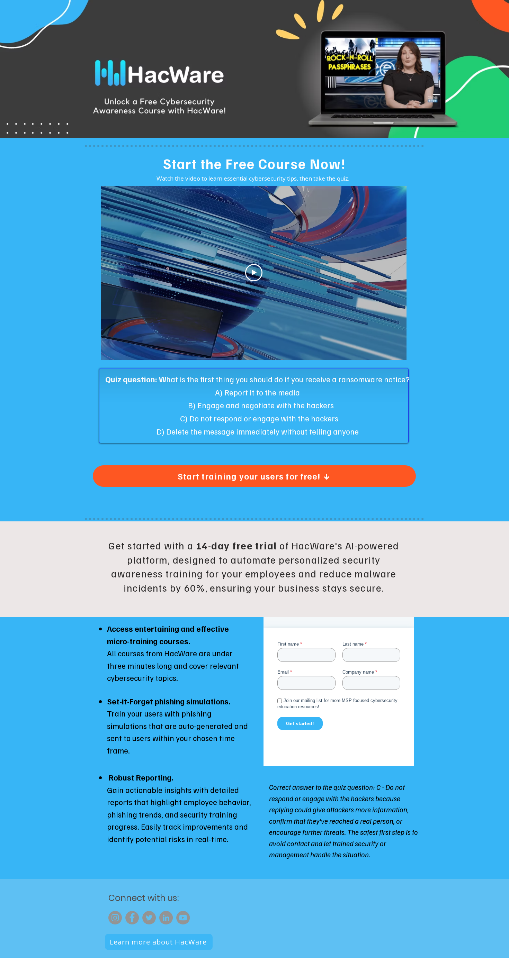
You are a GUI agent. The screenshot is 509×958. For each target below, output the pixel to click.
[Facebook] (132, 917)
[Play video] (253, 272)
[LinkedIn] (166, 917)
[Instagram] (115, 917)
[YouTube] (183, 917)
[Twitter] (149, 917)
